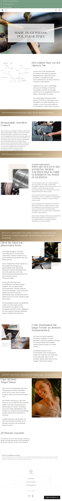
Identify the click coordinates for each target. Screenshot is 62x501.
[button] (60, 250)
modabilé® (6, 10)
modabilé (33, 490)
